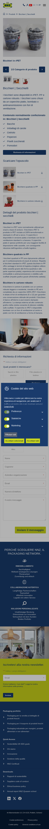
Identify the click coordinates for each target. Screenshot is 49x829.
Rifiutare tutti (10, 434)
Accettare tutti (33, 441)
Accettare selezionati (14, 441)
